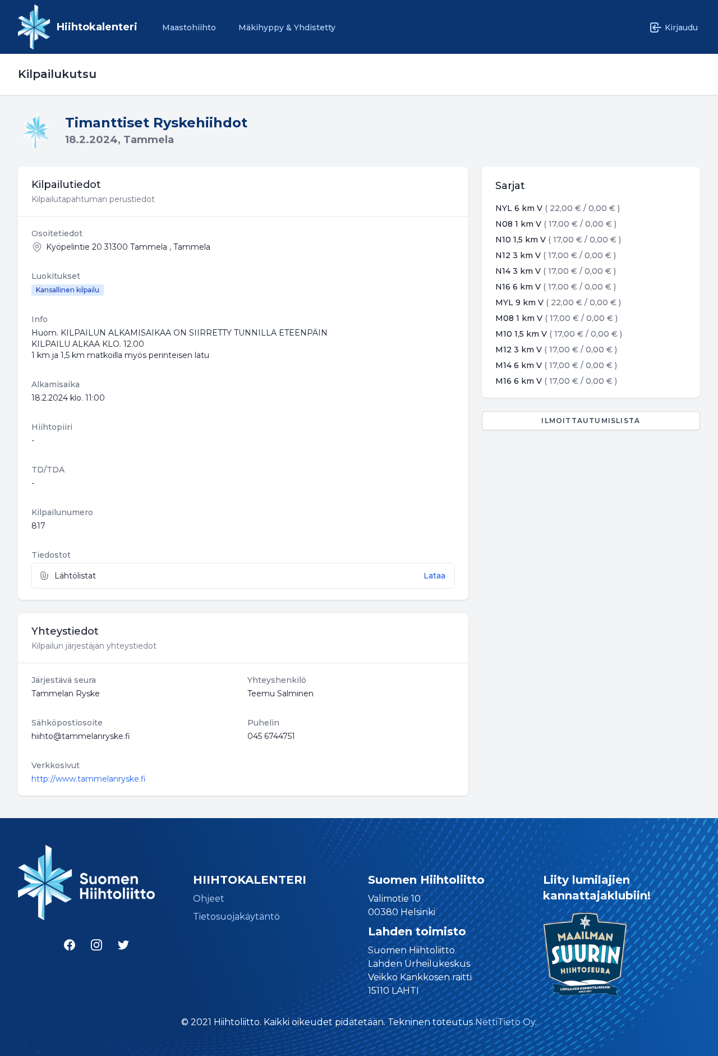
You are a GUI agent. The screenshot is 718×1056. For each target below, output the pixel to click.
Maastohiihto (189, 27)
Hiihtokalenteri (97, 27)
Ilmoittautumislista (590, 420)
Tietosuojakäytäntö (236, 916)
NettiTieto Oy (505, 1022)
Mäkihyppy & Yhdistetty (286, 27)
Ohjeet (208, 898)
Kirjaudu (681, 27)
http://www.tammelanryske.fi (88, 779)
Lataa (434, 576)
